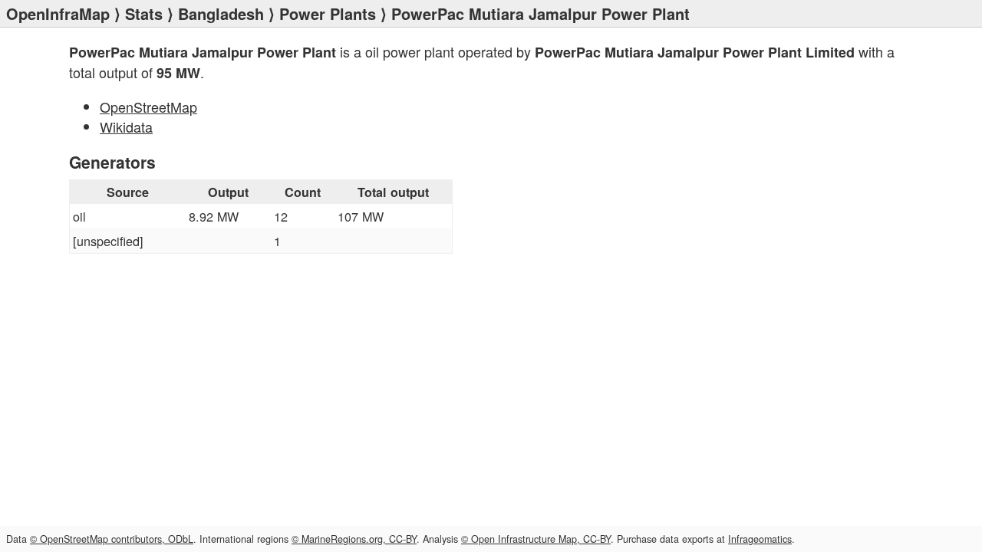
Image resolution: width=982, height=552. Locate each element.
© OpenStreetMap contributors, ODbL (111, 539)
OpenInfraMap (58, 13)
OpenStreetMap (148, 107)
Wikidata (126, 126)
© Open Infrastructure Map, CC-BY (536, 539)
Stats (144, 13)
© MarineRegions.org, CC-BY (354, 539)
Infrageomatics (760, 539)
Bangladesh (221, 13)
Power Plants (327, 13)
